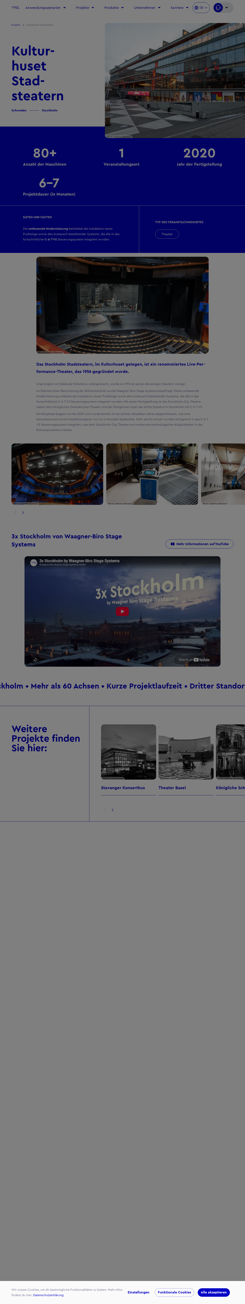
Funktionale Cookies (174, 1292)
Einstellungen (138, 1292)
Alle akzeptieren (214, 1292)
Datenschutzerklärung (48, 1295)
